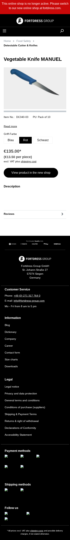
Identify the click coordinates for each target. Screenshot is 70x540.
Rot (25, 140)
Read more (10, 126)
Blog (7, 325)
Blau (11, 140)
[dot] (35, 111)
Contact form (12, 352)
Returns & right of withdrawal (22, 421)
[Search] (61, 31)
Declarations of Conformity (20, 427)
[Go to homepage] (35, 20)
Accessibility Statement (18, 434)
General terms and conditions (22, 400)
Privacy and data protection (21, 393)
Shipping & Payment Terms (21, 414)
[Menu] (4, 31)
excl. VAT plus (20, 161)
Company (10, 338)
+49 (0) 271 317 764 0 (27, 295)
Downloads (11, 366)
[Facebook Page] (36, 514)
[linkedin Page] (13, 519)
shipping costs (36, 531)
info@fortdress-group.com (29, 300)
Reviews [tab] (9, 213)
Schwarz (43, 140)
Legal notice (12, 386)
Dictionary (10, 331)
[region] (35, 89)
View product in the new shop (30, 172)
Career (9, 345)
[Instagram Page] (14, 514)
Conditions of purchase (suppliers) (25, 407)
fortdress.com (51, 8)
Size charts (11, 359)
